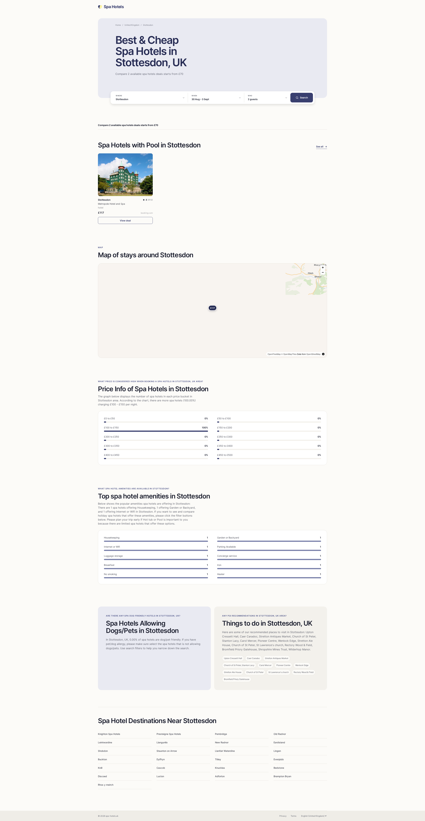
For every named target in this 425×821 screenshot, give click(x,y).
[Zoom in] (322, 267)
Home (118, 25)
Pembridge (221, 734)
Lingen (277, 750)
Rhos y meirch (105, 784)
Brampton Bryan (282, 776)
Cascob (161, 767)
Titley (218, 759)
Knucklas (220, 767)
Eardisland (279, 742)
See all (321, 146)
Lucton (160, 776)
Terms (293, 816)
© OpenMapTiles (289, 354)
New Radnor (221, 742)
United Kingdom (132, 25)
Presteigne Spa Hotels (169, 734)
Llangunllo (162, 742)
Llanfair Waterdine (225, 750)
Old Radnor (280, 734)
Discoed (102, 776)
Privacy (283, 816)
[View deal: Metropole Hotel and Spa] (125, 174)
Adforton (220, 776)
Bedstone (279, 767)
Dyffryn (161, 759)
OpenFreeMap (274, 354)
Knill (100, 767)
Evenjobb (279, 759)
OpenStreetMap (313, 354)
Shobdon (103, 750)
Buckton (102, 759)
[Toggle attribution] (323, 354)
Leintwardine (105, 742)
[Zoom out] (322, 272)
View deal (125, 220)
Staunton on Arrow (167, 750)
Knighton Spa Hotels (109, 734)
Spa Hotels (114, 7)
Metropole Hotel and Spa (111, 203)
